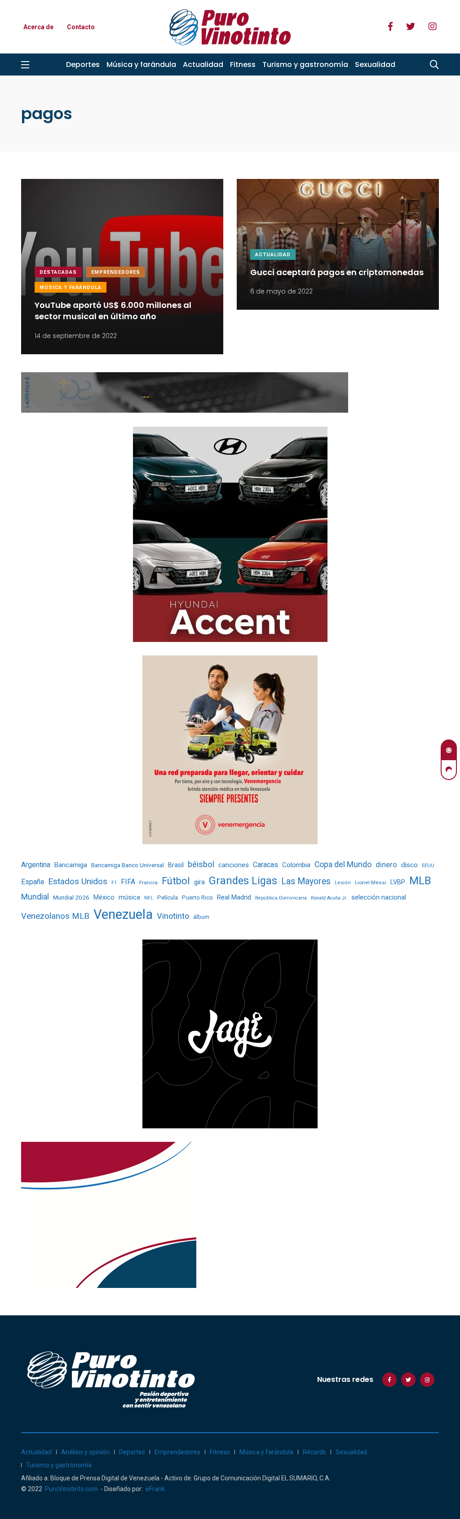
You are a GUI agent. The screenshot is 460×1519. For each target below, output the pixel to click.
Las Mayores (306, 881)
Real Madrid (234, 897)
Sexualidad (375, 64)
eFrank (155, 1488)
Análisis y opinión (85, 1452)
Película (167, 897)
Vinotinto (173, 916)
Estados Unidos (77, 881)
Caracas (265, 864)
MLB (420, 880)
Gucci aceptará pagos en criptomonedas (337, 272)
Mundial (35, 896)
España (32, 882)
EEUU (428, 866)
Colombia (296, 865)
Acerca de (38, 27)
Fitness (243, 64)
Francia (148, 882)
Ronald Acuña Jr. (329, 898)
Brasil (176, 865)
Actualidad (203, 64)
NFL (148, 898)
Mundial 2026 (71, 897)
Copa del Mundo (343, 864)
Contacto (81, 27)
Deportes (83, 64)
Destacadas (58, 272)
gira (199, 882)
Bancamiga (70, 865)
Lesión (343, 883)
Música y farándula (141, 64)
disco (409, 865)
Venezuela (123, 914)
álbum (201, 916)
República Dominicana (281, 898)
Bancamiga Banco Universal (127, 865)
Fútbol (176, 880)
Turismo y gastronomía (305, 64)
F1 (114, 883)
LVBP (397, 882)
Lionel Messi (370, 882)
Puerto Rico (197, 897)
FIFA (128, 882)
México (104, 897)
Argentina (35, 864)
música (129, 897)
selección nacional (378, 897)
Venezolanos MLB (55, 916)
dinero (386, 864)
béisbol (201, 864)
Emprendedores (115, 272)
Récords (314, 1452)
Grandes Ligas (243, 880)
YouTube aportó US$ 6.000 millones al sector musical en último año (113, 310)
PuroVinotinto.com (71, 1488)
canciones (233, 865)
